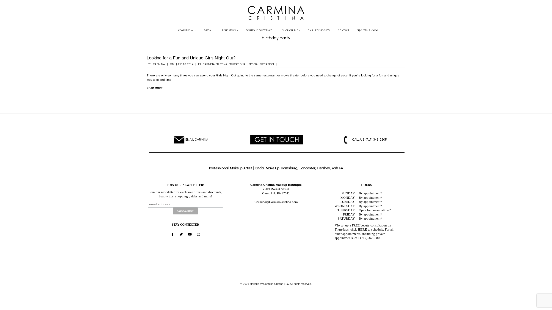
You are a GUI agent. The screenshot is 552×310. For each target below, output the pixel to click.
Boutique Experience (259, 30)
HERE (362, 229)
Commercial (186, 30)
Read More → (156, 88)
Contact (343, 30)
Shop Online (290, 30)
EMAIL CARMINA (196, 139)
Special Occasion (261, 64)
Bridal (208, 30)
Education (229, 30)
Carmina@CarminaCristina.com (276, 202)
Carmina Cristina (215, 64)
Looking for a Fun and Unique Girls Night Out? (191, 58)
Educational (238, 64)
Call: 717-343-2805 (319, 30)
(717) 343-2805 (376, 139)
